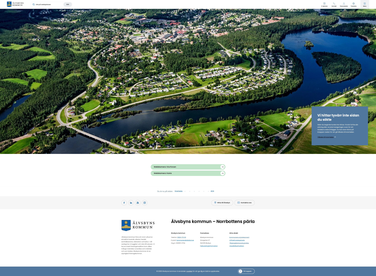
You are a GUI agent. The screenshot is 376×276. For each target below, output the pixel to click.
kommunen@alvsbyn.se (185, 240)
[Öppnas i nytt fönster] (144, 202)
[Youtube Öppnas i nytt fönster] (138, 202)
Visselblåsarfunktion (236, 246)
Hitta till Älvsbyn (223, 203)
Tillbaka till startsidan (325, 137)
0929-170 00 (181, 237)
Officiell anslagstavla (237, 240)
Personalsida (344, 6)
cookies (189, 271)
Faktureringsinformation (209, 246)
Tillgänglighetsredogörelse (239, 243)
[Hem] (15, 4)
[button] (353, 4)
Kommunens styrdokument (239, 237)
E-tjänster (324, 6)
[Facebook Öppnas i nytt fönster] (124, 202)
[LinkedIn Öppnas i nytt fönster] (131, 202)
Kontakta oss (246, 203)
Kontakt (334, 6)
